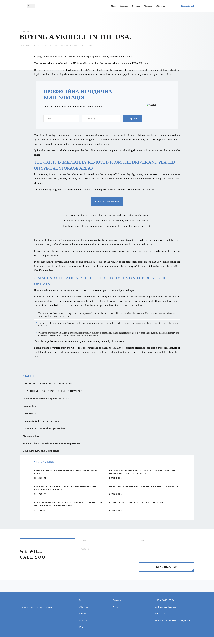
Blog (81, 627)
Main (113, 6)
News (115, 607)
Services (136, 6)
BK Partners (25, 45)
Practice (83, 620)
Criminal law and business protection (44, 428)
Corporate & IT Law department (41, 420)
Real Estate (29, 413)
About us (160, 6)
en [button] (29, 6)
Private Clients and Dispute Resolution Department (52, 443)
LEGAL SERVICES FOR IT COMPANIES (47, 383)
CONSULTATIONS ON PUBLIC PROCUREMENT (52, 391)
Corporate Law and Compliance (41, 450)
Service (82, 613)
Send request (166, 566)
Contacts (148, 6)
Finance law (29, 406)
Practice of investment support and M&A (46, 398)
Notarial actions (50, 45)
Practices (124, 6)
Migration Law (31, 435)
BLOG (37, 45)
